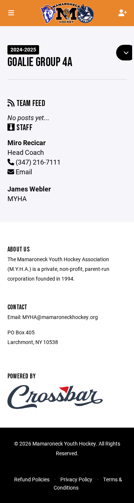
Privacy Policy (76, 479)
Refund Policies (32, 479)
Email (23, 171)
